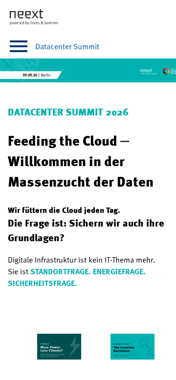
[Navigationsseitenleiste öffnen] (18, 46)
